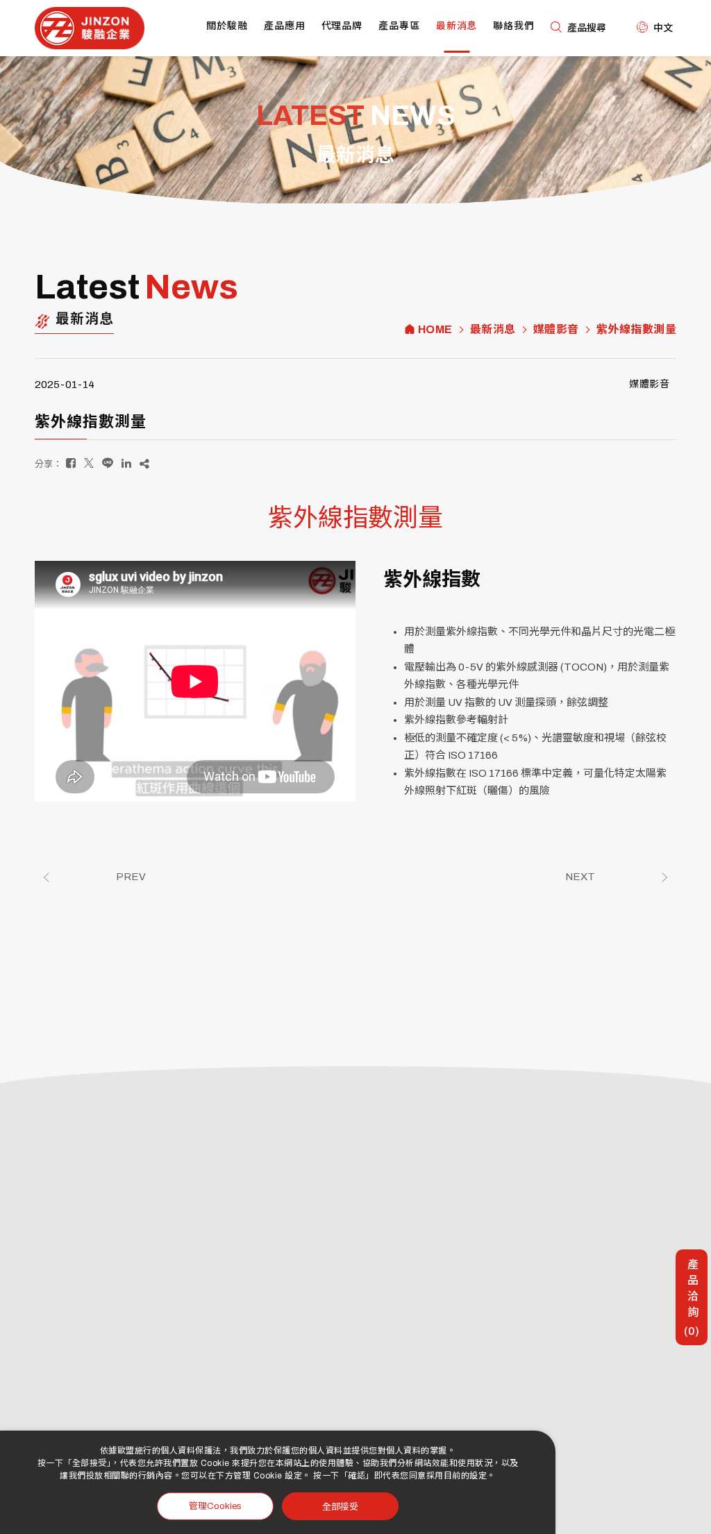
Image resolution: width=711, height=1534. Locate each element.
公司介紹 (339, 1205)
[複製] (144, 463)
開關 (383, 1350)
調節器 (387, 1370)
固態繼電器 (344, 1390)
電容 (383, 1430)
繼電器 (335, 1350)
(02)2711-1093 (110, 1241)
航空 (516, 1205)
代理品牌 (342, 26)
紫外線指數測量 (636, 329)
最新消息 (457, 26)
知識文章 (472, 1370)
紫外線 (467, 1225)
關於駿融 (227, 26)
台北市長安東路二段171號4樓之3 (148, 1303)
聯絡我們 (514, 26)
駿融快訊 (472, 1350)
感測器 (335, 1370)
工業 (463, 1245)
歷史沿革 (392, 1205)
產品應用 (285, 26)
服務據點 (339, 1225)
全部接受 (340, 1505)
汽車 (463, 1205)
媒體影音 (556, 329)
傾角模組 (392, 1390)
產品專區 (399, 26)
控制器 (387, 1410)
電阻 (330, 1430)
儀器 (516, 1245)
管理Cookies (215, 1506)
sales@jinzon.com (114, 1281)
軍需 (516, 1225)
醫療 (463, 1265)
